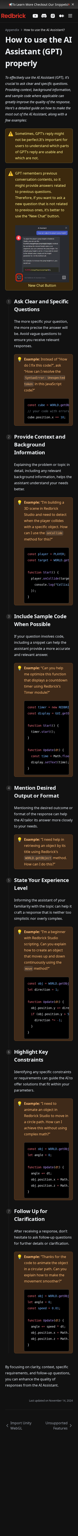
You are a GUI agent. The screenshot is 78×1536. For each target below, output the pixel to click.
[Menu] (70, 15)
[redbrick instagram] (52, 16)
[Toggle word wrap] (62, 403)
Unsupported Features (57, 1426)
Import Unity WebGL (20, 1426)
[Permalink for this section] (43, 309)
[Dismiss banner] (72, 4)
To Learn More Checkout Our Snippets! (40, 4)
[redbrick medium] (61, 16)
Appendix (12, 30)
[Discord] (44, 15)
